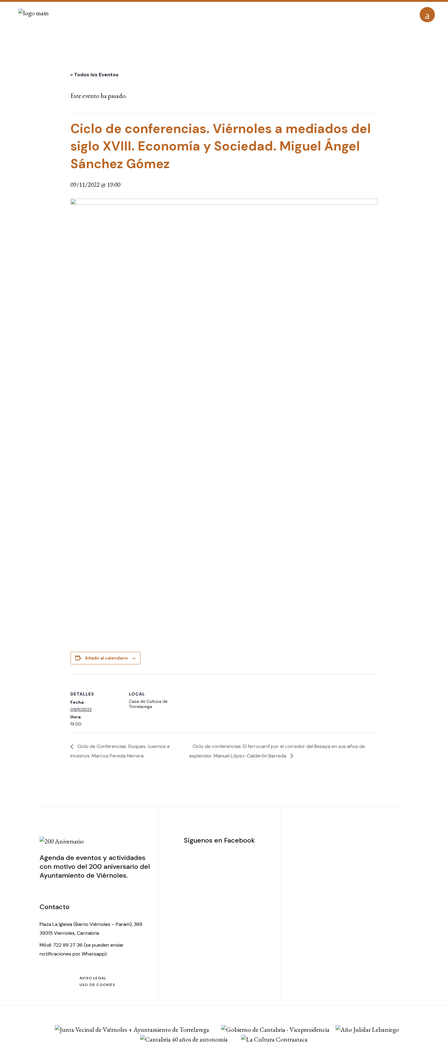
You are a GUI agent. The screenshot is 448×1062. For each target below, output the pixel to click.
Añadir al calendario (106, 658)
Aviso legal (93, 978)
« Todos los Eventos (94, 74)
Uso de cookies (97, 984)
